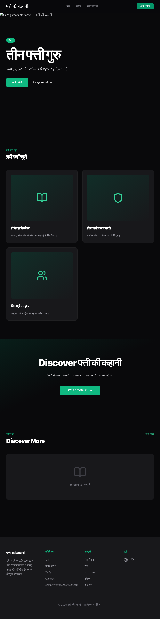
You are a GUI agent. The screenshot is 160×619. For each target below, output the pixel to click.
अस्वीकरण (90, 572)
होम (68, 6)
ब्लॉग (78, 6)
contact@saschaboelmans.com (60, 585)
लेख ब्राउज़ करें (40, 82)
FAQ (48, 572)
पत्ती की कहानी (17, 6)
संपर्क (87, 578)
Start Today (77, 390)
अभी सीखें (145, 6)
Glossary (50, 578)
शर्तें (86, 566)
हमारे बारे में (92, 6)
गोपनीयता (89, 560)
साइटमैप (89, 585)
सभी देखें (150, 434)
